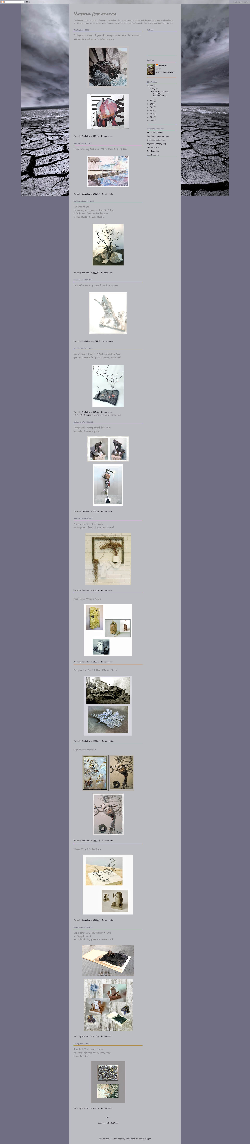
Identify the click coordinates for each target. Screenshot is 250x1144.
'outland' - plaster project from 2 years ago (96, 285)
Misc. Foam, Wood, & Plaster (88, 599)
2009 (152, 120)
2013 (152, 117)
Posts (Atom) (113, 1123)
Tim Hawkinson (153, 151)
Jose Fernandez (153, 155)
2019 (152, 114)
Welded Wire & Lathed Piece (87, 849)
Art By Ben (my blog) (155, 132)
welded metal (116, 415)
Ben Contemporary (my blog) (158, 136)
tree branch (105, 415)
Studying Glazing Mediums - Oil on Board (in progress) (100, 149)
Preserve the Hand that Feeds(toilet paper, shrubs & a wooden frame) (94, 525)
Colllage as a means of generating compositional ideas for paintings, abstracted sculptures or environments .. (107, 37)
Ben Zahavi (162, 65)
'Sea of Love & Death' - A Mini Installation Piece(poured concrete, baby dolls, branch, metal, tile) (97, 355)
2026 (152, 86)
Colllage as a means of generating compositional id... (160, 94)
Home (108, 1117)
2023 (152, 104)
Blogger (148, 1139)
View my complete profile (165, 72)
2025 (152, 101)
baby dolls (83, 415)
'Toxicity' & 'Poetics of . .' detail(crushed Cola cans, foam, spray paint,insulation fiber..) (92, 1053)
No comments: (107, 136)
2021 (152, 107)
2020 (152, 110)
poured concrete (94, 415)
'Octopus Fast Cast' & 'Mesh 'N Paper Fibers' (95, 670)
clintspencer (130, 1139)
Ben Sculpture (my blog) (156, 140)
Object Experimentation (85, 749)
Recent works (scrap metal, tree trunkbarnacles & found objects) (92, 429)
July (154, 89)
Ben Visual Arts (153, 147)
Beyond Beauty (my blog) (156, 144)
